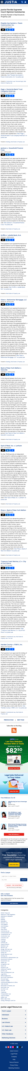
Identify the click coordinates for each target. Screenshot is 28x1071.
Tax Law (10, 638)
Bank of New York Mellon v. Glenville (11, 369)
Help (14, 1059)
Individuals (5, 1015)
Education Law (4, 946)
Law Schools (6, 1022)
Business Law (4, 923)
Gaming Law (4, 956)
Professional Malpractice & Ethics (9, 982)
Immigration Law (5, 964)
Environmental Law (5, 951)
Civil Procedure (4, 926)
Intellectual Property (6, 969)
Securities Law (4, 989)
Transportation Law (6, 994)
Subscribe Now (14, 864)
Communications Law (6, 932)
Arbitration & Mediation (7, 916)
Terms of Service (14, 1062)
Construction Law (10, 81)
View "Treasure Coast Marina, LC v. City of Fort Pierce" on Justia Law (13, 630)
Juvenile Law (4, 970)
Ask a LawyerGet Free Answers (7, 894)
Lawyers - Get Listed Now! (14, 885)
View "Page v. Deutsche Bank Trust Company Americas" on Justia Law (14, 135)
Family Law (3, 952)
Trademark (3, 992)
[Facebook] (11, 1047)
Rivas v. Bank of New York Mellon (13, 510)
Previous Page (8, 720)
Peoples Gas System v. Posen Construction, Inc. (11, 24)
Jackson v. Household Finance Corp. (12, 149)
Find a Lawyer (5, 872)
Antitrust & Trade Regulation (8, 914)
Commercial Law (5, 931)
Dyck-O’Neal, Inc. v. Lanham (11, 446)
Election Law (4, 947)
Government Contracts (6, 959)
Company (14, 1056)
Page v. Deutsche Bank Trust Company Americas (11, 90)
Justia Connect (14, 1051)
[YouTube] (8, 1047)
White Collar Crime (5, 999)
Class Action (4, 929)
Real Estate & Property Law (18, 142)
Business (5, 1019)
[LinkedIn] (6, 1047)
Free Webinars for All (8, 798)
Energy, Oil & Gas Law (6, 949)
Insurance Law (4, 967)
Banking (8, 142)
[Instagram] (13, 1047)
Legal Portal (14, 1053)
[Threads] (15, 1047)
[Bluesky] (17, 1047)
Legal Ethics (4, 974)
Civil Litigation (4, 924)
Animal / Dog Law (5, 913)
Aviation (3, 918)
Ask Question (14, 903)
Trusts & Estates (5, 995)
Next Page (20, 720)
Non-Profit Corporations (7, 977)
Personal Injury (19, 81)
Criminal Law (4, 942)
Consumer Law (4, 937)
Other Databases (7, 1034)
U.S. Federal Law (7, 1026)
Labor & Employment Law (7, 972)
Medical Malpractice (6, 975)
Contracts (3, 939)
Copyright (3, 941)
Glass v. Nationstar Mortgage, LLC (14, 300)
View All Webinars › (14, 834)
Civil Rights (3, 927)
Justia (16, 1043)
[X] (20, 1047)
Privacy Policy (14, 1065)
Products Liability (5, 980)
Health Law (3, 962)
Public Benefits (4, 984)
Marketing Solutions (8, 1038)
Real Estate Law (5, 987)
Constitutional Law (10, 636)
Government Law (5, 961)
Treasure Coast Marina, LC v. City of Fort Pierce (13, 562)
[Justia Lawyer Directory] (22, 1047)
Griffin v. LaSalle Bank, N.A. (11, 235)
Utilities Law (4, 997)
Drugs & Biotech (5, 944)
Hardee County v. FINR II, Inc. (12, 644)
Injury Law (3, 966)
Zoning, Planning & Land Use (8, 1000)
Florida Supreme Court (6, 954)
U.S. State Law (6, 1030)
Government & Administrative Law (9, 957)
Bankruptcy (3, 921)
